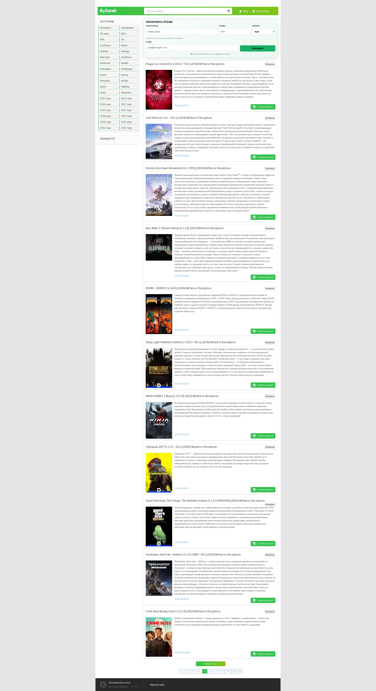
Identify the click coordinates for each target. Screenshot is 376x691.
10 (234, 671)
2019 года (126, 116)
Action (124, 45)
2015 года (126, 104)
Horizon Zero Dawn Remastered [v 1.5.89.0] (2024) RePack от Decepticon (188, 168)
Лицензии (126, 92)
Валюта (256, 26)
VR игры (104, 33)
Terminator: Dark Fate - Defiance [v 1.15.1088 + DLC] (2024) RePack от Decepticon (193, 554)
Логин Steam (152, 26)
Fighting (125, 86)
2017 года (126, 110)
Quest (103, 86)
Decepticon (105, 27)
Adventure (105, 63)
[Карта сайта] (136, 686)
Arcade (124, 80)
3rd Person (105, 45)
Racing (124, 75)
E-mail (149, 42)
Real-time (105, 57)
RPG (102, 39)
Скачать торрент (265, 107)
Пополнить (258, 48)
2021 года (126, 122)
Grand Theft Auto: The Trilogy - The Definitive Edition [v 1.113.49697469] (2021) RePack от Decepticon (205, 500)
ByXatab (108, 11)
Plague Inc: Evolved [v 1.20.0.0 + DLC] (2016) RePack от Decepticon (185, 64)
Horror (103, 75)
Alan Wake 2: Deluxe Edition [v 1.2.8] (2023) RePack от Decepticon (184, 228)
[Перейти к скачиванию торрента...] (159, 90)
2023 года (126, 128)
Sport (103, 92)
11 (240, 671)
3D (122, 39)
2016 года (105, 110)
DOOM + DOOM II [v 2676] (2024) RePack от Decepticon (178, 288)
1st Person (126, 57)
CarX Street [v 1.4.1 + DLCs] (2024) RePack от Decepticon (179, 117)
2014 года (105, 104)
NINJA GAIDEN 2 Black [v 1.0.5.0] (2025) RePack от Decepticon (182, 396)
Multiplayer (126, 69)
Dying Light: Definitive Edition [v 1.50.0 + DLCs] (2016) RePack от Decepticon (190, 342)
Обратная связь (157, 684)
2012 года (105, 98)
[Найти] (228, 11)
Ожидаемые (127, 27)
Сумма (222, 26)
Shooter (104, 51)
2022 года (105, 128)
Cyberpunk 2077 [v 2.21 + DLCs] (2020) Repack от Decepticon (181, 447)
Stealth (124, 63)
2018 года (105, 116)
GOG (123, 33)
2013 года (126, 98)
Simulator (105, 80)
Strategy (125, 51)
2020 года (105, 122)
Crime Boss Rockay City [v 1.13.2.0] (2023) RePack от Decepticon (183, 611)
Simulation (105, 69)
